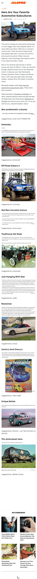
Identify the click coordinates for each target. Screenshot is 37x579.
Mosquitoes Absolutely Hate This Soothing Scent (9, 563)
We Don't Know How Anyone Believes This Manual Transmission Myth (27, 537)
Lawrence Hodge (7, 19)
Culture (4, 8)
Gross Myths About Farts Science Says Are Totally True (8, 536)
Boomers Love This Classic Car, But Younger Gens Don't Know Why (26, 564)
